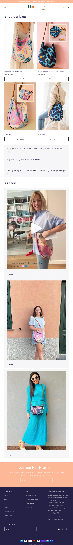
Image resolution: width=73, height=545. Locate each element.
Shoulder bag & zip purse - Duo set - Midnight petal (50, 71)
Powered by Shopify (40, 544)
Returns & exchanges (32, 499)
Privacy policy (30, 503)
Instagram (10, 274)
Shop (5, 503)
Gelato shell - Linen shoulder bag (13, 71)
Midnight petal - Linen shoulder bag (46, 132)
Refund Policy (8, 515)
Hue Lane (34, 544)
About (6, 499)
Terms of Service (9, 511)
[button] (5, 7)
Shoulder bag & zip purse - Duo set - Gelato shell (17, 132)
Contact (6, 507)
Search (6, 495)
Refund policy (30, 507)
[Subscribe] (50, 480)
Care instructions (31, 495)
